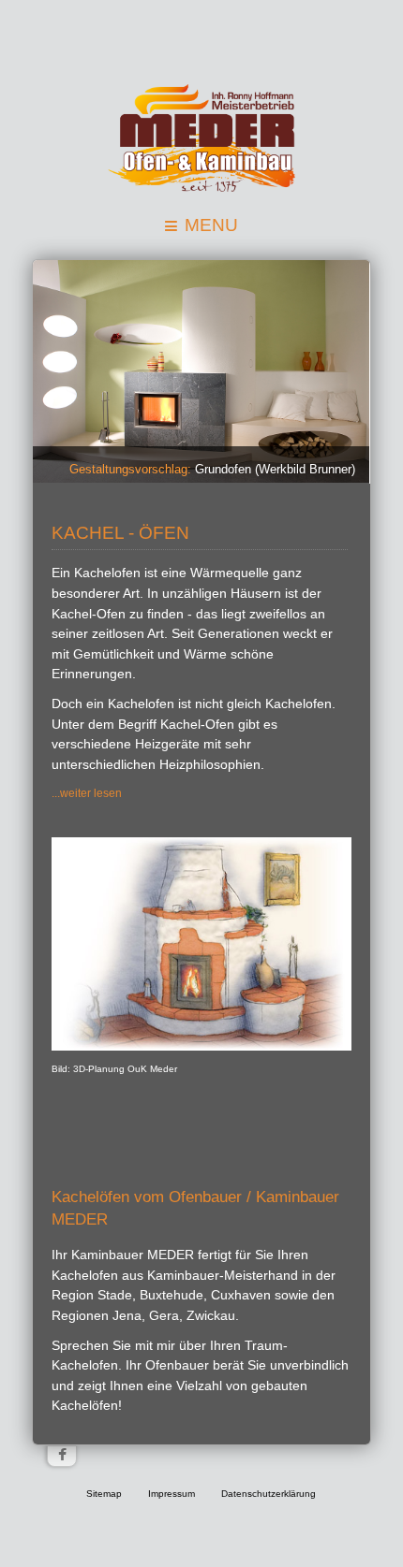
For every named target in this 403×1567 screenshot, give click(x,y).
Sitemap (104, 1493)
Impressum (171, 1493)
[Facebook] (62, 1456)
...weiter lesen (87, 793)
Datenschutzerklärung (268, 1493)
